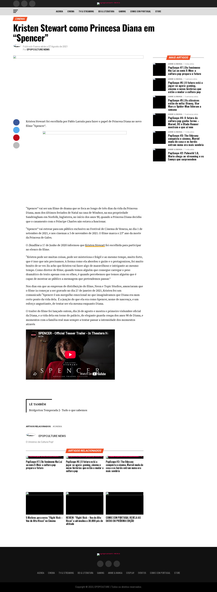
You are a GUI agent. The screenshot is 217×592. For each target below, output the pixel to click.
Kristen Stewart (95, 245)
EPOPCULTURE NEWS (38, 49)
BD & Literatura (106, 11)
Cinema (70, 11)
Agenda (59, 11)
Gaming (122, 11)
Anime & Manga (115, 572)
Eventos (142, 572)
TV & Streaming (86, 11)
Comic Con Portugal (140, 11)
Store (158, 11)
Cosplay (130, 572)
